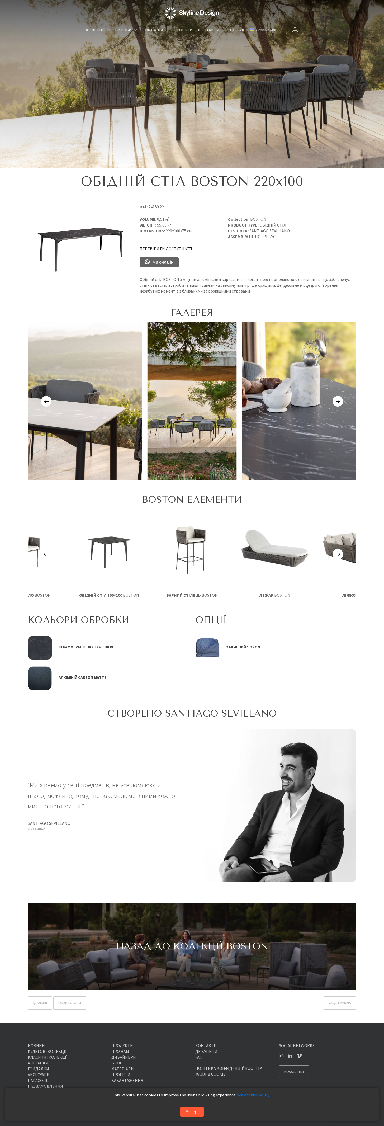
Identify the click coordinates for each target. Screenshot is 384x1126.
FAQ (198, 1057)
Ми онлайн (162, 262)
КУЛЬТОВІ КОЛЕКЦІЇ (47, 1051)
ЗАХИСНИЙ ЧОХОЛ (243, 646)
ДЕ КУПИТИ (206, 1051)
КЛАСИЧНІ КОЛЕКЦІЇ (47, 1057)
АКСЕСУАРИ (39, 1074)
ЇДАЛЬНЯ (40, 1003)
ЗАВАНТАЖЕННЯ (127, 1080)
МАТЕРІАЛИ (122, 1068)
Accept (192, 1111)
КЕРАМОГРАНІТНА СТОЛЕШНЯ (86, 646)
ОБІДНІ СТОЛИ (69, 1003)
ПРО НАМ (120, 1051)
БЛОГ (116, 1063)
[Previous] (46, 401)
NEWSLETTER (294, 1072)
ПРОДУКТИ (122, 1045)
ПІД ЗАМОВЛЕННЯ (45, 1086)
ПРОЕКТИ (120, 1074)
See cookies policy (253, 1094)
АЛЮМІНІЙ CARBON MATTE (82, 677)
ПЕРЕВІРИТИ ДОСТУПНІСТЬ (166, 248)
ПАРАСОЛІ (37, 1080)
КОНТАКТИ (206, 1045)
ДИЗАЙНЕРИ (123, 1057)
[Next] (338, 401)
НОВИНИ (36, 1045)
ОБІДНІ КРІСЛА (340, 1003)
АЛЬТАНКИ (38, 1063)
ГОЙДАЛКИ (38, 1068)
